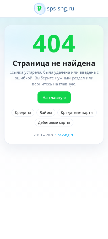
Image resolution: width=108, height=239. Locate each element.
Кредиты (23, 112)
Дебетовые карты (54, 122)
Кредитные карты (77, 112)
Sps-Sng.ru (64, 134)
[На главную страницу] (54, 11)
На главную (54, 97)
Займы (46, 112)
